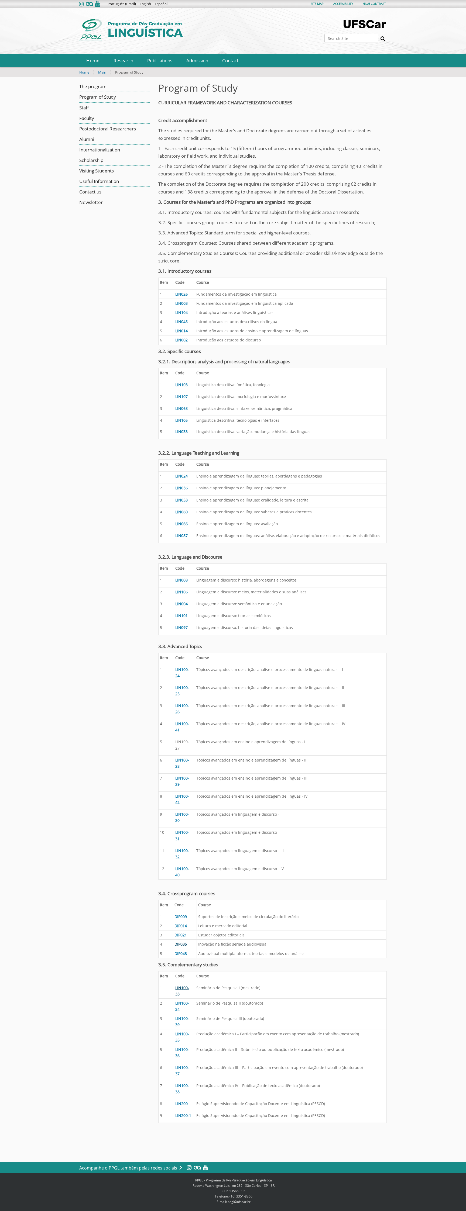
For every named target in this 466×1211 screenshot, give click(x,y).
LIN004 (181, 603)
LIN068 (181, 408)
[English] (131, 29)
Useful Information (99, 181)
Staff (84, 108)
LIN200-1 (183, 1115)
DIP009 (180, 916)
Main (102, 72)
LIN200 (181, 1103)
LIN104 (181, 312)
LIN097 (181, 627)
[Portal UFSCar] (365, 24)
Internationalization (99, 150)
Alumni (86, 139)
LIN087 (181, 535)
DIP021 (180, 934)
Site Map (317, 4)
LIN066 (181, 523)
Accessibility (343, 4)
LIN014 (181, 330)
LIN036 (181, 487)
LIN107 (181, 396)
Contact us (90, 192)
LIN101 (181, 615)
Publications (159, 60)
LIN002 (181, 339)
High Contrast (374, 4)
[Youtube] (97, 4)
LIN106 (181, 591)
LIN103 (181, 384)
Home (93, 60)
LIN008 (181, 580)
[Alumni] (89, 4)
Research (123, 60)
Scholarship (91, 160)
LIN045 (181, 321)
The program (93, 86)
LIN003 (181, 303)
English (145, 3)
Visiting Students (96, 171)
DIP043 (180, 953)
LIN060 (181, 511)
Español (161, 3)
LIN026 (181, 294)
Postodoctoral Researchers (107, 129)
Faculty (86, 118)
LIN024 (181, 476)
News (85, 202)
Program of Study (97, 97)
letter (97, 202)
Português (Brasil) (122, 3)
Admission (197, 60)
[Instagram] (82, 4)
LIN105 (181, 420)
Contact (230, 60)
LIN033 (181, 431)
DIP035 (180, 944)
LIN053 (181, 500)
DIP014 (180, 925)
